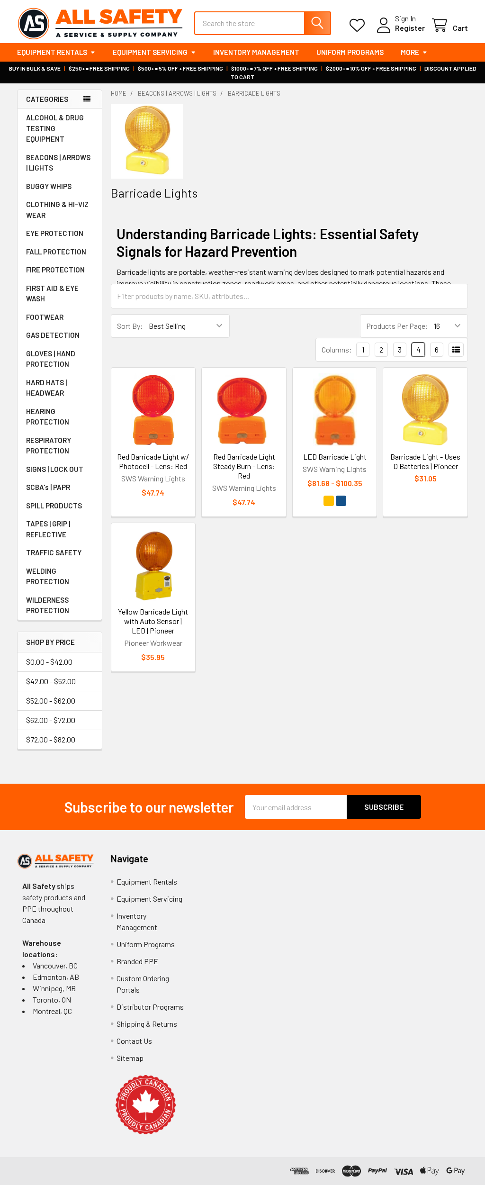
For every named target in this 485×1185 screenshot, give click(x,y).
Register (410, 27)
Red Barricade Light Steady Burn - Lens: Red (244, 466)
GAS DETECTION (53, 335)
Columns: (337, 349)
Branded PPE (137, 961)
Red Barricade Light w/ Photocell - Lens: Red (153, 461)
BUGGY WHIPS (49, 186)
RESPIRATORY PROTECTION (48, 445)
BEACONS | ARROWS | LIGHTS (58, 162)
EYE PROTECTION (54, 233)
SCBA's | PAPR (48, 487)
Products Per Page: (397, 325)
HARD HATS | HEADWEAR (46, 388)
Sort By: (130, 325)
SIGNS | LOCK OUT (54, 469)
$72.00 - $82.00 (50, 739)
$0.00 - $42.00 (49, 661)
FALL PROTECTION (56, 251)
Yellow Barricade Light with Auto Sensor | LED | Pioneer (153, 621)
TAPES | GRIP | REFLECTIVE (48, 529)
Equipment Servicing (150, 52)
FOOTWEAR (44, 317)
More (410, 52)
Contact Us (134, 1040)
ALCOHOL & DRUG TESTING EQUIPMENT (55, 128)
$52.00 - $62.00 (50, 700)
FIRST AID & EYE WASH (52, 293)
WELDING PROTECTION (47, 576)
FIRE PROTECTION (55, 269)
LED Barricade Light (335, 456)
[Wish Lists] (359, 25)
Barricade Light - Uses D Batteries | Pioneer (425, 461)
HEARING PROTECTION (47, 416)
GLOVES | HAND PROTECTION (50, 359)
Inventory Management (256, 52)
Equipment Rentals (52, 52)
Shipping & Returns (147, 1023)
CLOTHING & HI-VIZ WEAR (57, 209)
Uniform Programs (350, 52)
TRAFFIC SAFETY (53, 552)
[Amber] (328, 501)
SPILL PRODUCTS (54, 505)
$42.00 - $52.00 (51, 681)
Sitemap (130, 1057)
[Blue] (341, 501)
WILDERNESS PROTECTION (47, 605)
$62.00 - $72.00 (50, 719)
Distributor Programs (150, 1006)
